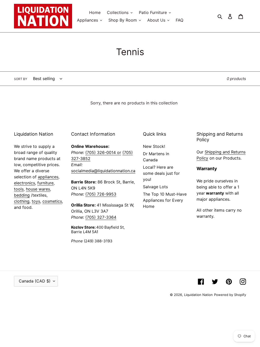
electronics (24, 182)
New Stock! (154, 146)
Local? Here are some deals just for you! (161, 173)
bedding (22, 195)
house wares (38, 189)
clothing (21, 201)
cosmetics (52, 201)
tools (19, 189)
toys (36, 201)
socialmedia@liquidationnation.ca (103, 170)
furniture (45, 182)
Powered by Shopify (230, 295)
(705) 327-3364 (100, 217)
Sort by (20, 79)
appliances (48, 176)
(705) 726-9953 (100, 194)
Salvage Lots (155, 186)
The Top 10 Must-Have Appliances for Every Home (165, 200)
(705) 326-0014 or (103, 152)
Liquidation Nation (198, 295)
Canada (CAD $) (35, 280)
